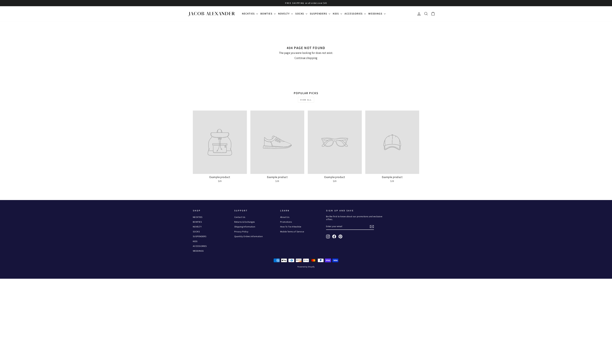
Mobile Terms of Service (292, 231)
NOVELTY (284, 13)
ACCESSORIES (354, 13)
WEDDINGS (375, 13)
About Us (284, 217)
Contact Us (239, 217)
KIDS (336, 13)
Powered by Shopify (306, 266)
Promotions (286, 221)
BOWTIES (266, 13)
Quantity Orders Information (248, 236)
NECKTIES (248, 13)
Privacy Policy (241, 231)
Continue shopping (306, 58)
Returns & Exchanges (244, 221)
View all (306, 100)
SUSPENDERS (319, 13)
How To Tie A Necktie (290, 226)
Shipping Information (244, 226)
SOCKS (300, 13)
